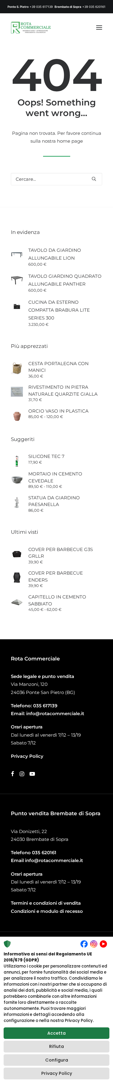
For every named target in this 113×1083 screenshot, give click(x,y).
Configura (56, 1060)
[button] (99, 27)
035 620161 (44, 852)
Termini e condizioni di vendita (46, 903)
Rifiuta (56, 1046)
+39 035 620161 (93, 6)
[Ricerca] (56, 179)
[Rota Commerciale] (31, 27)
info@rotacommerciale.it (55, 713)
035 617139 (45, 705)
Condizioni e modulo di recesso (47, 911)
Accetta (56, 1033)
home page (70, 141)
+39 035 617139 (41, 6)
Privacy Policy (56, 1073)
